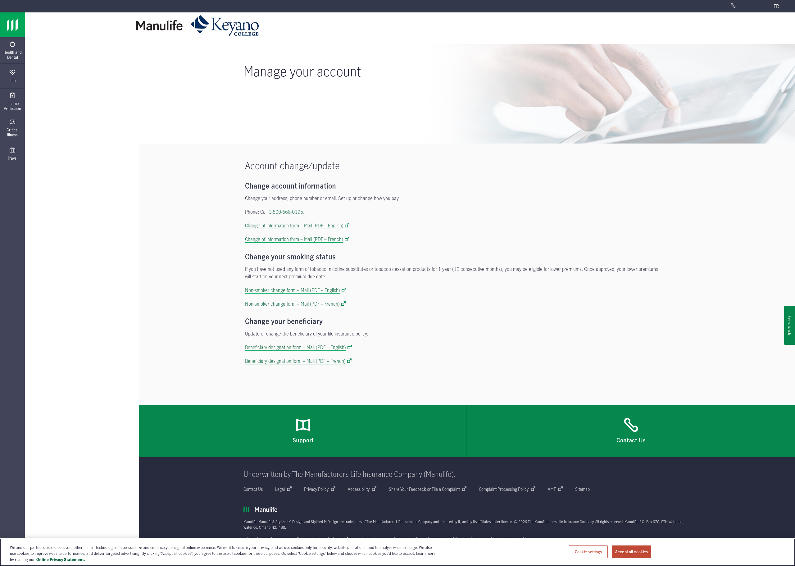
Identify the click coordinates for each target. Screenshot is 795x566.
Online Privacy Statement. (60, 559)
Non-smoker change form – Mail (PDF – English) (292, 290)
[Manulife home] (159, 25)
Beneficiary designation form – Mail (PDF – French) (295, 361)
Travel (12, 158)
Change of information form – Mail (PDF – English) (294, 225)
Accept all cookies (631, 551)
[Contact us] (744, 6)
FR (776, 6)
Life (13, 80)
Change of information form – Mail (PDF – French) (294, 239)
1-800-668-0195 (286, 211)
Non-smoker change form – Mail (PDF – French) (292, 303)
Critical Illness (13, 132)
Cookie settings (588, 551)
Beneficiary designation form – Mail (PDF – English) (295, 347)
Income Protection (12, 106)
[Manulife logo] (12, 24)
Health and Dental (12, 54)
